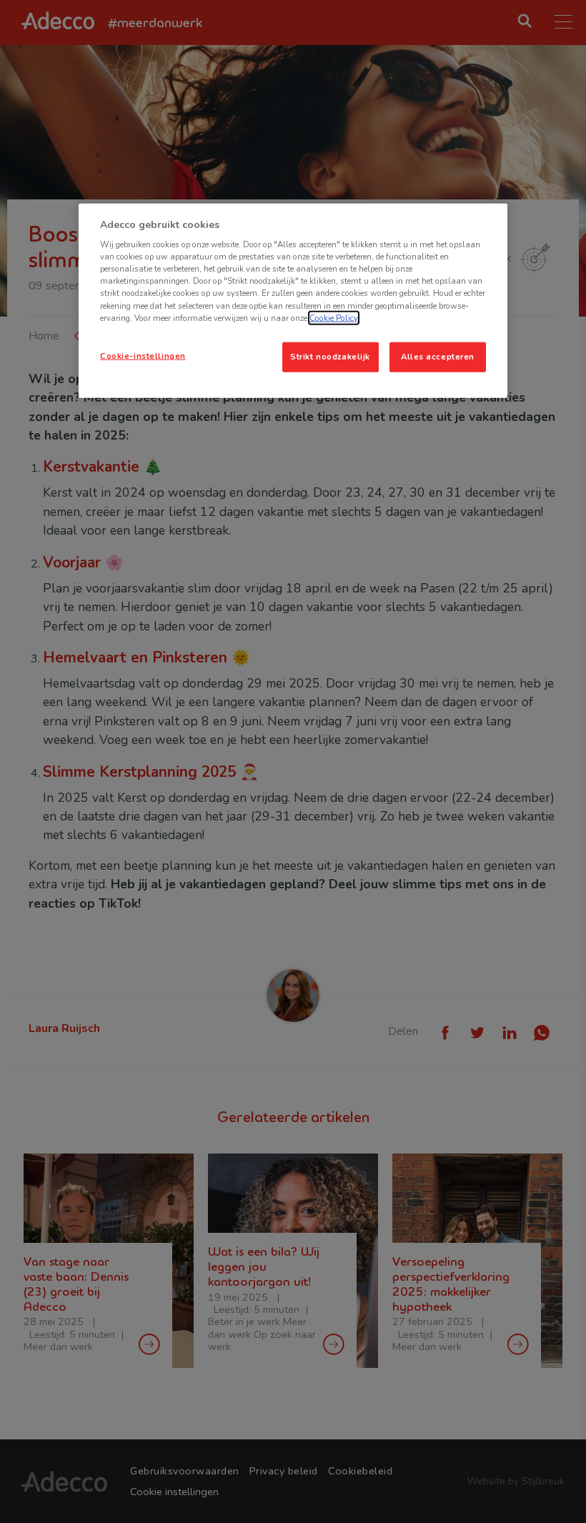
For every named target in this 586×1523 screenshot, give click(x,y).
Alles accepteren (438, 356)
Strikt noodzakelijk (330, 356)
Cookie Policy (333, 317)
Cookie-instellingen (143, 355)
